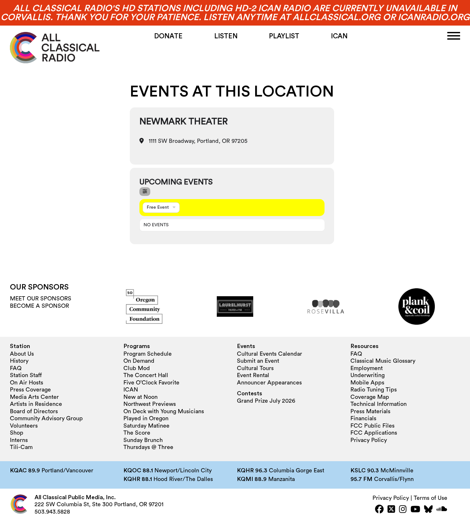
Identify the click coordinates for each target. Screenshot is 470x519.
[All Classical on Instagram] (403, 510)
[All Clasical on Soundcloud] (441, 510)
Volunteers (24, 426)
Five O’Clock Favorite (151, 382)
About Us (22, 354)
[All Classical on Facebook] (379, 510)
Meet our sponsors (40, 298)
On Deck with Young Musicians (163, 411)
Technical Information (378, 404)
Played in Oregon (145, 418)
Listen (226, 36)
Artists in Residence (36, 404)
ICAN (339, 36)
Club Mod (136, 368)
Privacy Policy (368, 440)
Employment (366, 368)
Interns (19, 440)
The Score (136, 433)
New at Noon (140, 397)
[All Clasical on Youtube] (415, 510)
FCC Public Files (372, 426)
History (19, 361)
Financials (363, 418)
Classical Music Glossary (382, 361)
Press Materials (370, 411)
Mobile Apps (367, 382)
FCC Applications (373, 433)
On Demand (138, 361)
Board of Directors (34, 411)
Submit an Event (258, 361)
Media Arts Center (34, 397)
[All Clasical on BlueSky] (428, 510)
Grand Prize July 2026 (266, 401)
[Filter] (144, 191)
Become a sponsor (39, 306)
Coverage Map (369, 397)
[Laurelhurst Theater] (235, 306)
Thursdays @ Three (148, 447)
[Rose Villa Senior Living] (326, 306)
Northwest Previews (149, 404)
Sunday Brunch (143, 440)
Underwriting (367, 375)
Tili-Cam (21, 447)
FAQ (15, 368)
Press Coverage (30, 389)
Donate (168, 36)
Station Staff (26, 375)
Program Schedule (147, 354)
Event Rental (253, 375)
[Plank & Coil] (417, 306)
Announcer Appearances (269, 382)
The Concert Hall (145, 375)
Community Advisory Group (46, 418)
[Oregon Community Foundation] (144, 306)
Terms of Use (430, 498)
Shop (16, 433)
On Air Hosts (26, 382)
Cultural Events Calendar (269, 354)
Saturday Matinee (146, 426)
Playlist (284, 36)
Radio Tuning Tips (373, 389)
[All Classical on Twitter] (391, 510)
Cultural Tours (255, 368)
